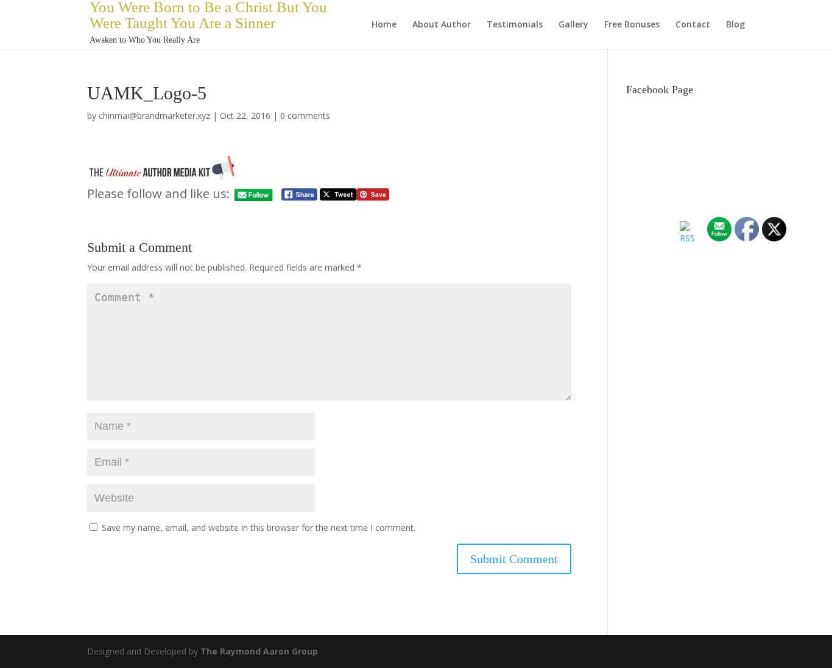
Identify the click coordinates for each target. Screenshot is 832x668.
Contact (692, 25)
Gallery (573, 25)
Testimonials (515, 25)
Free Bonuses (632, 25)
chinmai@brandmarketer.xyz (154, 115)
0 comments (305, 115)
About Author (441, 25)
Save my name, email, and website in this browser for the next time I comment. (258, 527)
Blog (735, 25)
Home (384, 25)
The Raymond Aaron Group (259, 651)
